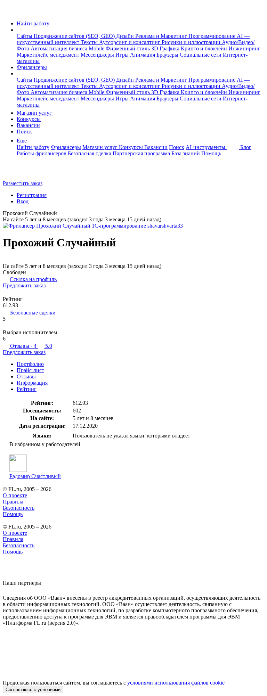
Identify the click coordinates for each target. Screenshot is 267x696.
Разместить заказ (22, 183)
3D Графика (166, 48)
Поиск (24, 131)
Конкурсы (29, 119)
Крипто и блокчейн (204, 48)
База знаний (185, 153)
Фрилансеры (32, 67)
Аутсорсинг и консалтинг (130, 42)
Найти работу (33, 23)
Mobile (97, 48)
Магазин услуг (35, 113)
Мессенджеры (98, 55)
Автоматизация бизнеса (60, 48)
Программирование (212, 36)
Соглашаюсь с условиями (33, 689)
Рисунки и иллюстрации (192, 42)
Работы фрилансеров (41, 153)
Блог (245, 147)
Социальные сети (201, 55)
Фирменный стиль (128, 48)
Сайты (25, 36)
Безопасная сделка (89, 153)
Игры (122, 55)
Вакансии (28, 125)
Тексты (90, 42)
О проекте (15, 495)
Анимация (143, 55)
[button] (19, 30)
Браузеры (168, 55)
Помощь (211, 153)
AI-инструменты (206, 147)
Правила (13, 502)
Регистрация (32, 195)
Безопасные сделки (33, 313)
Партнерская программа (141, 153)
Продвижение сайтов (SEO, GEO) (75, 36)
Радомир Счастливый (35, 476)
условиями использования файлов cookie (176, 683)
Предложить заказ (24, 285)
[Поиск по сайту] (22, 171)
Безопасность (18, 508)
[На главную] (9, 12)
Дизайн (125, 36)
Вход (23, 201)
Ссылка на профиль (33, 279)
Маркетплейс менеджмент (49, 55)
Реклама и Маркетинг (161, 36)
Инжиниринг (244, 48)
